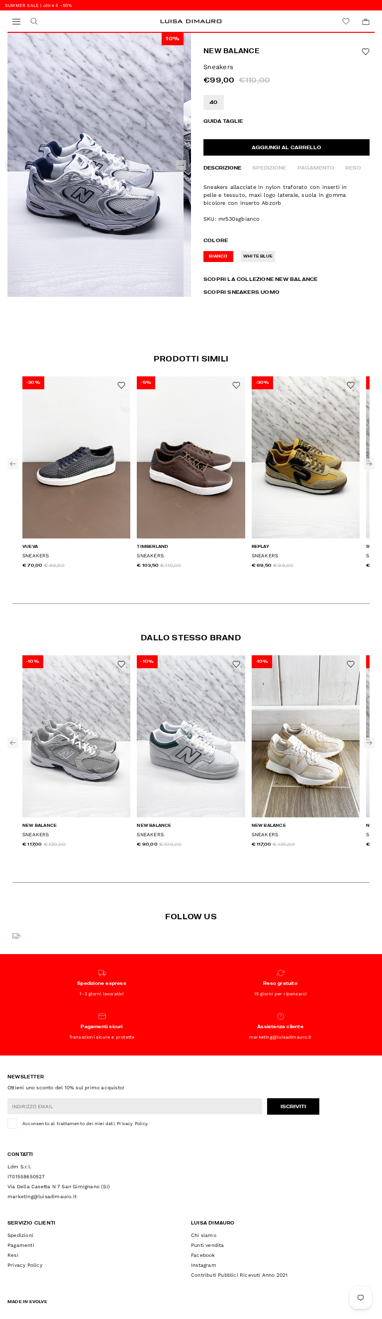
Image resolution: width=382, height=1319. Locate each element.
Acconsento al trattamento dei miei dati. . (85, 1123)
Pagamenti (20, 1245)
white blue (258, 257)
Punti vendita (207, 1245)
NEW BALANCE (231, 51)
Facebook (203, 1255)
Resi (12, 1255)
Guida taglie (223, 121)
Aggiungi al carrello (286, 147)
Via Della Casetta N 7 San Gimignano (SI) (58, 1186)
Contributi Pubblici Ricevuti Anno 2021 (239, 1275)
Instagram (203, 1265)
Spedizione (269, 168)
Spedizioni (20, 1235)
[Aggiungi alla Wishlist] (366, 52)
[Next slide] (181, 165)
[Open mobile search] (33, 21)
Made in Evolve (27, 1302)
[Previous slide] (10, 165)
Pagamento (315, 168)
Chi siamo (203, 1235)
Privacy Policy (132, 1123)
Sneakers (35, 555)
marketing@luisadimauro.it (42, 1196)
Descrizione (222, 168)
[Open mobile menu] (16, 21)
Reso (353, 168)
